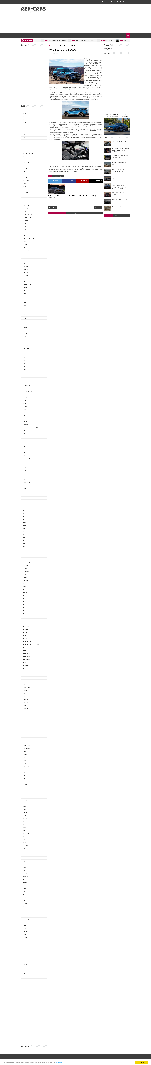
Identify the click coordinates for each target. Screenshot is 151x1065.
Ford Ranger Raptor (118, 207)
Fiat (24, 394)
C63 (24, 248)
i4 (23, 507)
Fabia (24, 382)
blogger (57, 213)
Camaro (25, 257)
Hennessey (26, 482)
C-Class (25, 244)
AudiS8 (25, 196)
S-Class (25, 784)
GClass (25, 421)
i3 (23, 504)
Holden (25, 489)
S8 (23, 791)
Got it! (142, 1062)
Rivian (25, 760)
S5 (23, 788)
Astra (24, 183)
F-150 (24, 379)
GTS (24, 479)
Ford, (57, 53)
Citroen (25, 275)
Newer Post (52, 208)
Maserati (26, 623)
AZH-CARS (33, 9)
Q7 (23, 723)
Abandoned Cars (28, 153)
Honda (25, 492)
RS (23, 769)
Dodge (25, 318)
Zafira (25, 974)
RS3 (24, 772)
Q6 (23, 720)
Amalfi (25, 171)
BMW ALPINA (27, 217)
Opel (24, 681)
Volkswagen (27, 919)
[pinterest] (108, 1)
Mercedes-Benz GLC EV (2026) (33, 40)
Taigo (24, 852)
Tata (24, 858)
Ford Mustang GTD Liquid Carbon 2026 (55, 196)
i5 (23, 510)
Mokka (25, 662)
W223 (24, 925)
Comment (99, 180)
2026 (24, 119)
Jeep (24, 547)
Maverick (26, 626)
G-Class (25, 406)
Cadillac (25, 254)
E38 (24, 342)
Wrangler (26, 931)
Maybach (26, 629)
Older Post (98, 208)
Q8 (23, 727)
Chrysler (25, 272)
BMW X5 (25, 220)
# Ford (61, 176)
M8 (24, 611)
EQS (24, 367)
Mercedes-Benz (28, 641)
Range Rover (27, 748)
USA (24, 900)
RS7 (24, 781)
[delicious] (126, 1)
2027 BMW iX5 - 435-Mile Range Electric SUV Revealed (114, 40)
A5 (23, 144)
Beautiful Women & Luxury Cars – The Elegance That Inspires (120, 150)
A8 (23, 150)
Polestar (25, 702)
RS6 (24, 778)
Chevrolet (26, 269)
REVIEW (25, 757)
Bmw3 (25, 223)
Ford (24, 403)
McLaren (26, 635)
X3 (23, 946)
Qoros (25, 730)
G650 (24, 415)
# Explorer (55, 176)
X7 (23, 958)
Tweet (57, 180)
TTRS (24, 888)
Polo (24, 705)
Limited (25, 577)
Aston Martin (27, 180)
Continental (27, 284)
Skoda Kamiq (27, 806)
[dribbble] (114, 1)
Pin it (85, 180)
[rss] (117, 1)
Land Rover (26, 571)
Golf (24, 452)
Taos (24, 855)
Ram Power (26, 742)
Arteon (25, 177)
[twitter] (102, 1)
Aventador (26, 199)
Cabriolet (26, 251)
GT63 (24, 470)
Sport (24, 821)
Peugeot (25, 699)
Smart (25, 812)
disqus (75, 213)
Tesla (24, 867)
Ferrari (25, 388)
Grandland (26, 458)
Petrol (25, 696)
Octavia (25, 678)
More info (58, 1062)
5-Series (25, 129)
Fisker (25, 400)
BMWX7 (25, 229)
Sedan (25, 797)
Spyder (25, 827)
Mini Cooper (27, 653)
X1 (23, 940)
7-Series (25, 135)
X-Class (25, 934)
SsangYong (26, 833)
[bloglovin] (111, 1)
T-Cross (25, 846)
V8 (23, 907)
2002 (24, 113)
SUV (24, 839)
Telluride (26, 864)
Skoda (25, 803)
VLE (24, 916)
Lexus (25, 574)
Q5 (23, 717)
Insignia (25, 522)
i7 (23, 513)
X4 (23, 949)
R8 (23, 736)
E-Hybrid (25, 330)
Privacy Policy (108, 49)
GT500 (25, 467)
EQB (24, 357)
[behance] (120, 1)
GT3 (24, 464)
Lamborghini (27, 565)
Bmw (24, 211)
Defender (26, 315)
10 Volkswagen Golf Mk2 (119, 200)
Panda (25, 690)
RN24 (24, 763)
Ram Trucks (27, 745)
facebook (93, 213)
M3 (24, 598)
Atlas (24, 187)
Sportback (26, 824)
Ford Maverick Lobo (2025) (73, 196)
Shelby (25, 800)
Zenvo (25, 977)
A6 (23, 147)
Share (71, 180)
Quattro (25, 733)
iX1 (24, 534)
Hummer (26, 495)
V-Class (25, 903)
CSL (24, 299)
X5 (23, 952)
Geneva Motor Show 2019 (31, 428)
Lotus (24, 583)
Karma (25, 553)
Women (25, 928)
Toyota (25, 882)
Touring (25, 879)
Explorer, (53, 53)
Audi (24, 190)
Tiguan (25, 873)
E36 (24, 339)
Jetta (24, 550)
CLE (24, 278)
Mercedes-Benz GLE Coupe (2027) (61, 40)
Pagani (25, 684)
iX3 (24, 537)
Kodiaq (25, 559)
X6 (23, 955)
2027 (50, 40)
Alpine (25, 168)
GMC (24, 449)
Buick (24, 241)
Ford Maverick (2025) (89, 196)
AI (23, 159)
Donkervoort (27, 321)
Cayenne (26, 263)
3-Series (25, 126)
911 (24, 138)
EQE (24, 360)
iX (23, 531)
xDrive (25, 964)
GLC (24, 434)
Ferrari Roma (27, 391)
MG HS (25, 647)
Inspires (25, 525)
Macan (25, 617)
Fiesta (25, 397)
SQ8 (24, 830)
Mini (24, 650)
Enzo (24, 351)
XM (24, 968)
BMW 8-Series (27, 214)
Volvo (24, 922)
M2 (24, 595)
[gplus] (105, 1)
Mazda (25, 632)
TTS (24, 891)
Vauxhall (25, 913)
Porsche (25, 708)
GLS (24, 446)
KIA (24, 556)
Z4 (23, 971)
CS (23, 296)
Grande (25, 455)
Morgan (25, 666)
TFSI (24, 870)
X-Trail (25, 937)
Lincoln (25, 580)
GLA (24, 431)
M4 (24, 604)
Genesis (25, 424)
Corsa (25, 290)
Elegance (26, 348)
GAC (24, 418)
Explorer (25, 376)
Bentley (25, 208)
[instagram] (123, 1)
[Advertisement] (98, 18)
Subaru (25, 836)
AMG (24, 174)
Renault (25, 754)
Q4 (23, 714)
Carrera (25, 260)
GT (23, 461)
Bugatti (25, 235)
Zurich (25, 983)
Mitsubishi (26, 659)
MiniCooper (26, 656)
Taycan (25, 861)
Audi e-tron (26, 193)
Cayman (25, 266)
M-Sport (25, 592)
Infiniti (25, 519)
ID (23, 516)
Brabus (25, 232)
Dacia (24, 312)
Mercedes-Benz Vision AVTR (32, 644)
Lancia (25, 568)
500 (24, 132)
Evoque (25, 373)
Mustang (26, 672)
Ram (24, 739)
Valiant (25, 910)
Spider (25, 818)
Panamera (26, 687)
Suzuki (25, 842)
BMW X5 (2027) (85, 40)
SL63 (24, 809)
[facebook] (99, 1)
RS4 (24, 775)
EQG (24, 363)
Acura (24, 156)
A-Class (25, 141)
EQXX (24, 370)
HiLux (24, 486)
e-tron (25, 333)
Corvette (25, 293)
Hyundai (25, 501)
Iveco (24, 528)
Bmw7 (25, 226)
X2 (23, 943)
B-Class (25, 202)
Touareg (25, 876)
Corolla (25, 287)
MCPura (25, 638)
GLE (24, 440)
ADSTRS (117, 215)
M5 (24, 608)
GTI (24, 476)
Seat (24, 794)
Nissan (25, 675)
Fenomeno (26, 385)
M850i (25, 614)
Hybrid (25, 498)
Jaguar (25, 543)
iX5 (24, 540)
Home (50, 46)
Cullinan (25, 302)
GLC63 (25, 437)
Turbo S (25, 894)
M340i (25, 601)
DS (23, 324)
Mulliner (25, 669)
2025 (24, 116)
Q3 (23, 711)
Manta (25, 620)
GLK (24, 443)
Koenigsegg (27, 562)
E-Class (25, 327)
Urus (24, 897)
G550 (24, 409)
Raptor (25, 751)
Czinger (25, 309)
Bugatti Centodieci (29, 238)
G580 (24, 412)
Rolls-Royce (27, 766)
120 (24, 110)
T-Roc (24, 849)
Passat (25, 693)
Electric (25, 345)
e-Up (24, 336)
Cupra (25, 306)
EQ (23, 354)
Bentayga (26, 205)
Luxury (25, 586)
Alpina (25, 165)
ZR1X (24, 980)
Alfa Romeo (26, 162)
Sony (24, 815)
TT (23, 885)
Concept (25, 281)
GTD (24, 473)
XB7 (24, 961)
